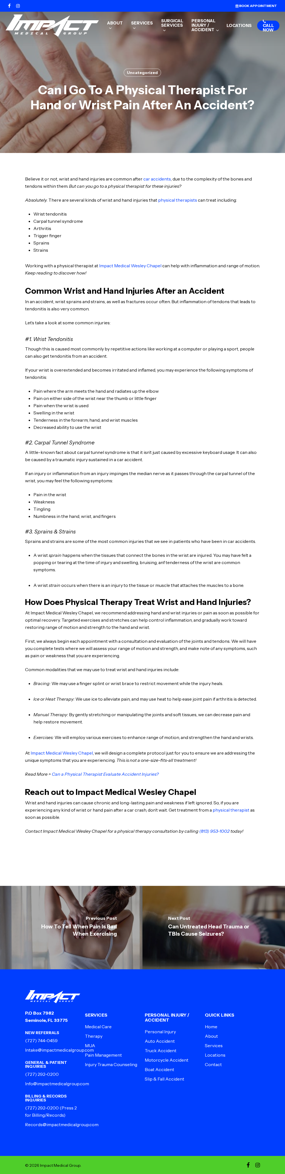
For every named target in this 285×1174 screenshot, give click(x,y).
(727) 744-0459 (41, 1040)
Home (211, 1026)
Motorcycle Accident (166, 1060)
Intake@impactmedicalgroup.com (59, 1050)
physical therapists (177, 200)
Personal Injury (160, 1031)
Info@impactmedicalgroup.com (57, 1083)
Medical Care (98, 1026)
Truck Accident (160, 1050)
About (211, 1036)
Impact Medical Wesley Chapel (130, 265)
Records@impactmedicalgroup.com (62, 1124)
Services (214, 1045)
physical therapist (230, 810)
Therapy (93, 1036)
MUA (90, 1045)
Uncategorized (142, 72)
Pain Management (103, 1055)
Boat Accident (159, 1069)
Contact (213, 1064)
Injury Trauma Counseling (111, 1064)
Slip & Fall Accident (164, 1079)
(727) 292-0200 (42, 1074)
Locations (215, 1055)
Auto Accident (160, 1041)
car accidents (157, 179)
